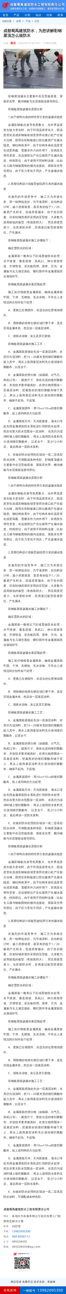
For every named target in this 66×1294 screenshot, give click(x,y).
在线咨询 (10, 1290)
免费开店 (27, 1282)
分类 (27, 15)
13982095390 (21, 1231)
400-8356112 (21, 1236)
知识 (38, 15)
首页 (5, 15)
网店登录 (16, 1282)
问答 (49, 15)
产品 (16, 15)
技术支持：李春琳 (44, 1282)
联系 (60, 15)
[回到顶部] (61, 1281)
